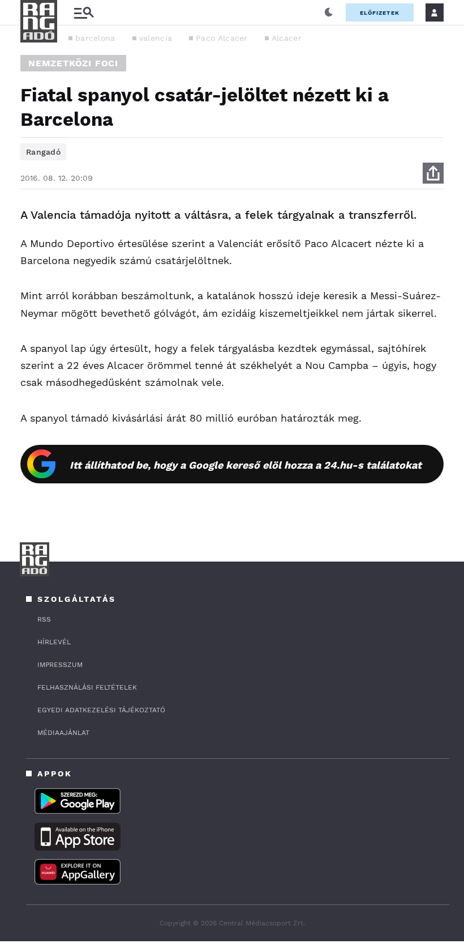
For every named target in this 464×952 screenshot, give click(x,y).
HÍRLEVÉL (54, 642)
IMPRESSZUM (60, 665)
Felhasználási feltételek (87, 687)
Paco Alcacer (222, 37)
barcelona (95, 37)
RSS (44, 619)
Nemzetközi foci (73, 63)
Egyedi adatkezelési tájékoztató (101, 710)
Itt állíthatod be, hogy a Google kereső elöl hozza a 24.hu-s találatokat (246, 465)
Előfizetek (379, 13)
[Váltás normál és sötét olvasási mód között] (329, 12)
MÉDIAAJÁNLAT (63, 733)
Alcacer (287, 37)
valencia (155, 37)
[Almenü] (83, 13)
